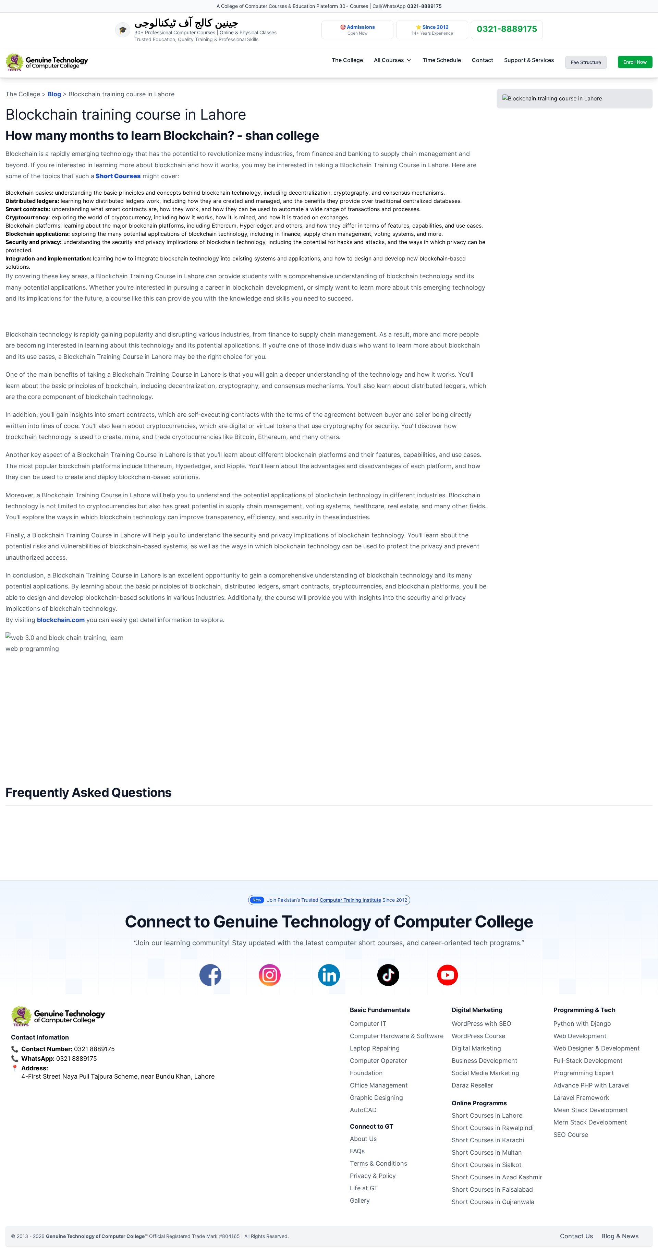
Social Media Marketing (485, 1073)
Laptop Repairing (375, 1048)
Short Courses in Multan (487, 1152)
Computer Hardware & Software (396, 1036)
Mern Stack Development (590, 1122)
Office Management (379, 1085)
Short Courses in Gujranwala (493, 1201)
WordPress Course (478, 1036)
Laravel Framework (581, 1097)
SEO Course (570, 1134)
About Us (363, 1138)
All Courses (389, 60)
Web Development (580, 1036)
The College (347, 60)
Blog (54, 94)
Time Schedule (442, 60)
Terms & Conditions (378, 1163)
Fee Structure (586, 62)
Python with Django (582, 1023)
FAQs (357, 1151)
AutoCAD (363, 1110)
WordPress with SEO (481, 1023)
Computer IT (368, 1023)
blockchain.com (61, 619)
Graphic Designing (376, 1097)
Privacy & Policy (373, 1175)
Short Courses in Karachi (488, 1140)
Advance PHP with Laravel (591, 1085)
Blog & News (620, 1236)
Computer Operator (378, 1060)
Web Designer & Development (596, 1048)
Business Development (484, 1060)
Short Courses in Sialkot (487, 1164)
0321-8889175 (424, 6)
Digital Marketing (476, 1048)
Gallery (360, 1200)
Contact (482, 60)
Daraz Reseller (472, 1085)
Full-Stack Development (588, 1060)
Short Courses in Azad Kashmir (497, 1177)
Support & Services (529, 60)
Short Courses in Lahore (487, 1115)
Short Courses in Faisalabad (492, 1189)
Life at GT (364, 1188)
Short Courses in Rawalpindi (493, 1127)
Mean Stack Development (590, 1110)
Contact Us (576, 1236)
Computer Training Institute (350, 900)
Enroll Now (635, 62)
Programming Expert (583, 1073)
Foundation (366, 1073)
